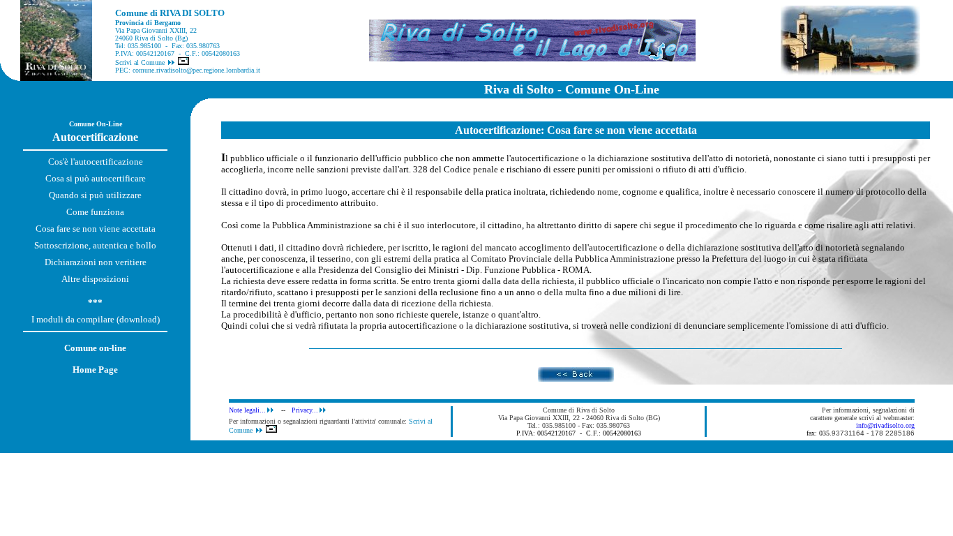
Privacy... (305, 410)
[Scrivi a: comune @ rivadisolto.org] (183, 62)
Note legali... (247, 410)
